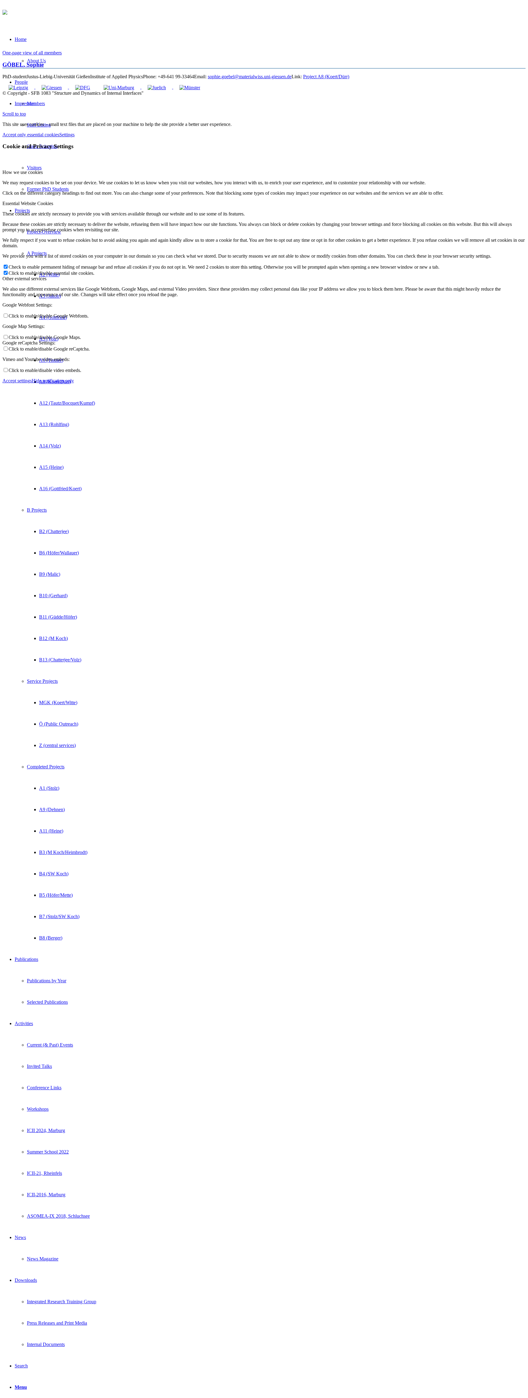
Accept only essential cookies (30, 134)
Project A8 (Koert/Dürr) (326, 76)
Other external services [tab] (24, 278)
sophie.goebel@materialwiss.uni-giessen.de (250, 76)
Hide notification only (53, 380)
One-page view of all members (32, 52)
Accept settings (17, 380)
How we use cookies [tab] (22, 172)
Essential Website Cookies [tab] (27, 203)
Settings (67, 134)
